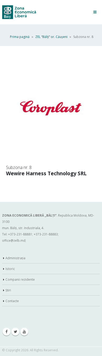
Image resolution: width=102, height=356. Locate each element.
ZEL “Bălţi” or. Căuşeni (51, 37)
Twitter (15, 332)
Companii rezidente (20, 279)
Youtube (24, 332)
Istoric (10, 269)
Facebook (6, 332)
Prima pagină (20, 37)
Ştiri (8, 290)
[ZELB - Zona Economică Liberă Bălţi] (19, 12)
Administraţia (15, 258)
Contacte (12, 301)
